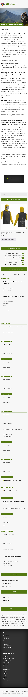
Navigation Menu (13, 3)
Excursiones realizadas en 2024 (14, 258)
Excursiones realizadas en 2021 (14, 264)
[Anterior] (3, 274)
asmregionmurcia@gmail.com (16, 97)
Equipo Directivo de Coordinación (11, 580)
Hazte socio (5, 597)
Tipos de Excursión (7, 586)
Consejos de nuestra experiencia (6, 637)
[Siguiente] (24, 274)
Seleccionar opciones (8, 239)
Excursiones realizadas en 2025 (14, 255)
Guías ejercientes (6, 583)
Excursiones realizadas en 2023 (14, 260)
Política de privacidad (11, 693)
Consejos (4, 604)
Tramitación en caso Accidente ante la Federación (8, 646)
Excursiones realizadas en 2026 (14, 253)
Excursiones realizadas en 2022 (14, 262)
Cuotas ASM (5, 600)
